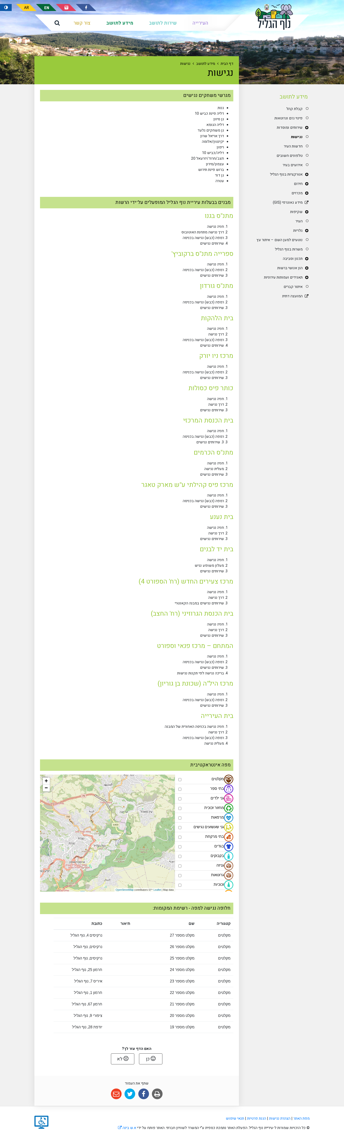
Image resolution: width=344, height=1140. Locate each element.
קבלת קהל (294, 109)
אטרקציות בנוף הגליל (286, 174)
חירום (298, 184)
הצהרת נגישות (279, 1118)
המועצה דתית (292, 296)
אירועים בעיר (292, 165)
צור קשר (81, 23)
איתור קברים (293, 287)
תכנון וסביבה (292, 258)
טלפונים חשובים (289, 155)
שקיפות (296, 212)
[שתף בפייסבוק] (143, 1094)
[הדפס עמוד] (157, 1094)
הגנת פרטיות (256, 1118)
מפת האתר (301, 1118)
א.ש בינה (127, 1128)
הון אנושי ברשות (289, 268)
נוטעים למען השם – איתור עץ (279, 240)
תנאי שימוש (235, 1118)
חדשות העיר (293, 146)
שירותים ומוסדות (289, 127)
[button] (57, 23)
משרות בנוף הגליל (288, 249)
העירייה (200, 23)
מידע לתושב (119, 23)
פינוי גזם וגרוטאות (288, 118)
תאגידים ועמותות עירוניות (283, 277)
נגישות (296, 137)
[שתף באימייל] (116, 1094)
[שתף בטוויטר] (130, 1094)
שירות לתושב (163, 23)
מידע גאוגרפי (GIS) (287, 202)
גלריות (297, 230)
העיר (299, 221)
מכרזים (297, 193)
